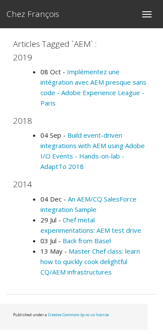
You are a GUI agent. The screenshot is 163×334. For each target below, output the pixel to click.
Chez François (33, 14)
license (78, 314)
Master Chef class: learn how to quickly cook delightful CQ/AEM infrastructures (90, 261)
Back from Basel (87, 240)
